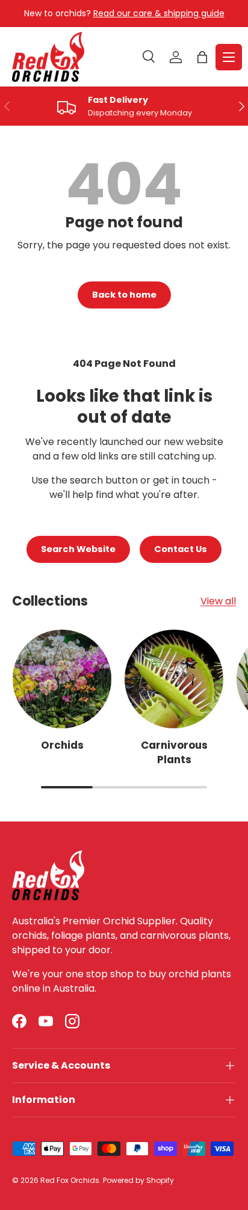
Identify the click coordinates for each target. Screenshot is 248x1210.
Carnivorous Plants (174, 752)
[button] (202, 57)
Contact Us (180, 549)
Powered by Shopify (138, 1180)
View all (218, 601)
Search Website (78, 549)
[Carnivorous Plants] (174, 679)
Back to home (124, 295)
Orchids (62, 745)
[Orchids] (62, 679)
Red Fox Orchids (69, 1180)
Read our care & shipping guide (159, 13)
